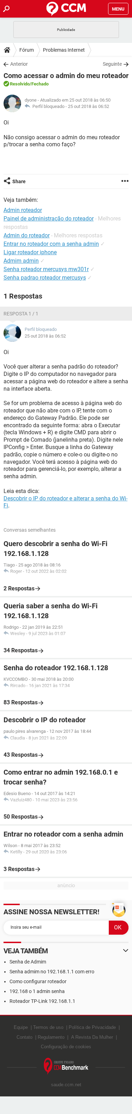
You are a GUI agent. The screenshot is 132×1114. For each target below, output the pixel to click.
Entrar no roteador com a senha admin (51, 244)
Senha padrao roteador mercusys (45, 277)
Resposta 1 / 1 (21, 313)
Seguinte (112, 64)
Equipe (21, 1027)
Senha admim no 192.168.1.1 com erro (52, 971)
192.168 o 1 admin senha (37, 991)
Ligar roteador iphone (30, 252)
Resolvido (20, 84)
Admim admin (21, 260)
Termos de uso (48, 1027)
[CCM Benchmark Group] (66, 1066)
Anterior (19, 64)
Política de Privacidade (92, 1027)
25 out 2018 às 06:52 (88, 106)
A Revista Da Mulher (92, 1037)
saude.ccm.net (66, 1084)
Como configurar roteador (38, 981)
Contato (24, 1037)
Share (19, 181)
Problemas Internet (64, 50)
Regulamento (51, 1037)
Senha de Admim (28, 962)
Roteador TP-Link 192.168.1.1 (42, 1001)
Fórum (26, 50)
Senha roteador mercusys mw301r (46, 269)
